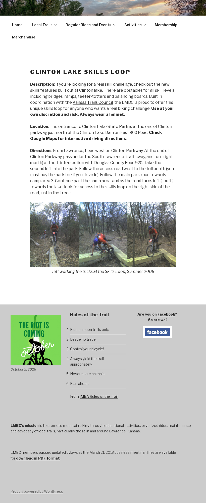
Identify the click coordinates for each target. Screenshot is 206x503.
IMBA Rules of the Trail (99, 396)
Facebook (166, 314)
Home (17, 25)
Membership (166, 25)
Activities (133, 25)
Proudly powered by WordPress (37, 491)
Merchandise (23, 37)
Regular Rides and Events (88, 25)
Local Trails (42, 25)
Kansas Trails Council (93, 102)
